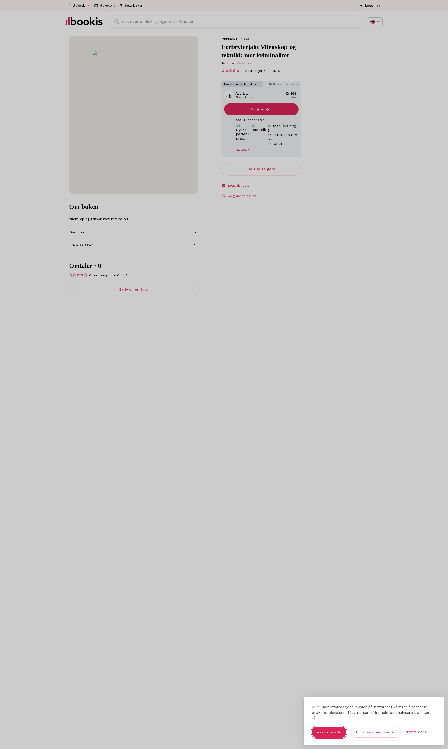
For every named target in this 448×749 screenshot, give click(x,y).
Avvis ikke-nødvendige (375, 732)
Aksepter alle (329, 732)
